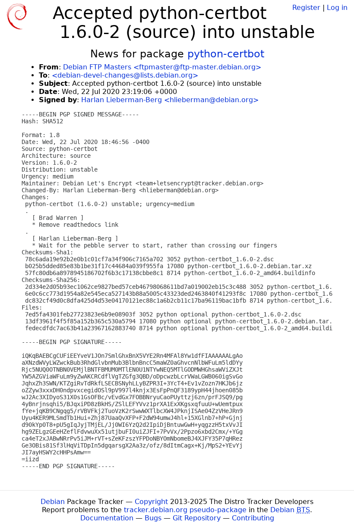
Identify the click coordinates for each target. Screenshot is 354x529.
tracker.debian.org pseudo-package (185, 510)
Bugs (153, 518)
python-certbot (225, 54)
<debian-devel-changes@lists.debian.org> (125, 75)
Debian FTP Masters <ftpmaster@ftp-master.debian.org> (162, 67)
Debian (53, 502)
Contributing (253, 518)
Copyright (151, 502)
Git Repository (197, 518)
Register (306, 7)
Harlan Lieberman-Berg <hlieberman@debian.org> (170, 100)
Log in (337, 7)
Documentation (106, 518)
